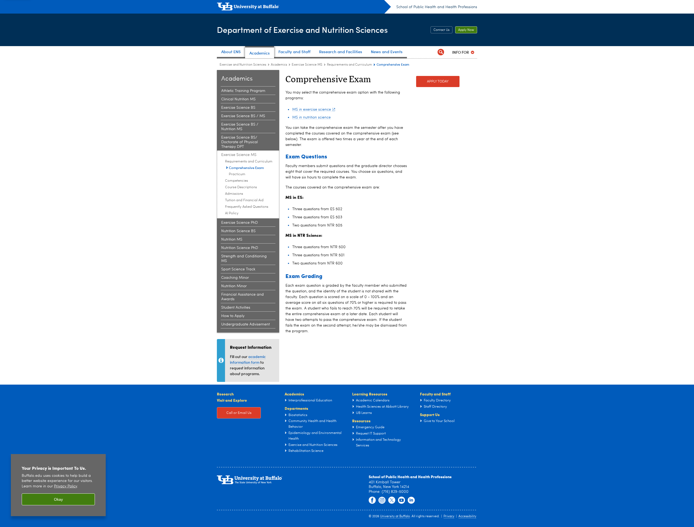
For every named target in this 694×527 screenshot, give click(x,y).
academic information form (248, 359)
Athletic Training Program (243, 91)
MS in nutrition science (311, 117)
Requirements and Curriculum (349, 64)
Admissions (234, 194)
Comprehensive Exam (246, 167)
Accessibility (467, 516)
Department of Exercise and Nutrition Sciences (302, 29)
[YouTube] (401, 500)
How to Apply (233, 316)
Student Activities (235, 307)
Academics (279, 64)
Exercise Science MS (307, 64)
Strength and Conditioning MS (244, 258)
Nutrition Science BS (238, 231)
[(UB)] (304, 7)
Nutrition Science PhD (239, 248)
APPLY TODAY (438, 81)
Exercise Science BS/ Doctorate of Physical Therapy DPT (239, 142)
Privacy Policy (65, 486)
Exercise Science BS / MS (243, 116)
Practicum (237, 174)
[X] (391, 500)
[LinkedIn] (411, 500)
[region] (58, 485)
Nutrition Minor (234, 286)
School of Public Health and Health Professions (436, 7)
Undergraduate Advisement (245, 324)
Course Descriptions (241, 187)
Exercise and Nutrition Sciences (243, 64)
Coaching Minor (235, 278)
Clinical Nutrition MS (238, 99)
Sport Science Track (238, 269)
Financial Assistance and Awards (242, 297)
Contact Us (441, 30)
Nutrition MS (231, 239)
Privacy (449, 516)
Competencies (236, 181)
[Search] (440, 52)
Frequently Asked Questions (246, 207)
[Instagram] (381, 500)
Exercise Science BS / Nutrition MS (239, 127)
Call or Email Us (239, 413)
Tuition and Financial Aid (244, 200)
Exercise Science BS (238, 108)
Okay (58, 499)
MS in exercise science (311, 109)
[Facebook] (372, 500)
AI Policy (232, 213)
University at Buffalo (395, 516)
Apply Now (466, 30)
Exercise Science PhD (239, 223)
